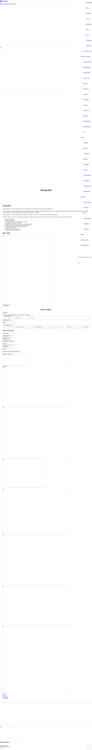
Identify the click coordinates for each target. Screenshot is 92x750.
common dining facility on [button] (18, 208)
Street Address (20, 326)
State (70, 326)
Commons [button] (27, 211)
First (17, 317)
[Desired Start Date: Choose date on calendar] (16, 337)
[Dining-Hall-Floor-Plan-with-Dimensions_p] (27, 304)
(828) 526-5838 (4, 1)
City (56, 326)
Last (32, 317)
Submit (4, 366)
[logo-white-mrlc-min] (10, 738)
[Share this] (3, 693)
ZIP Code (86, 326)
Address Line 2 (39, 326)
